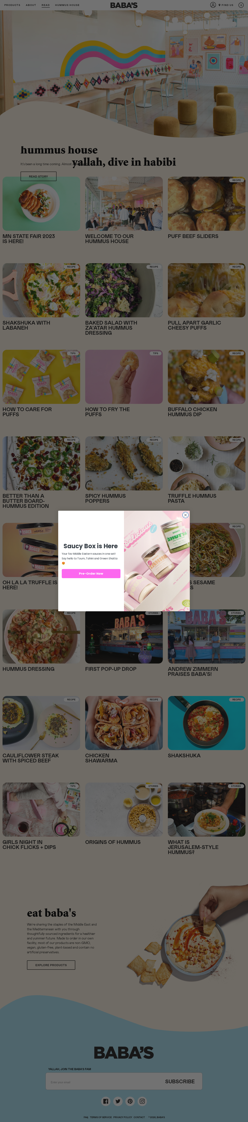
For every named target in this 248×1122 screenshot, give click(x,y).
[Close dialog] (185, 515)
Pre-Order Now (91, 573)
